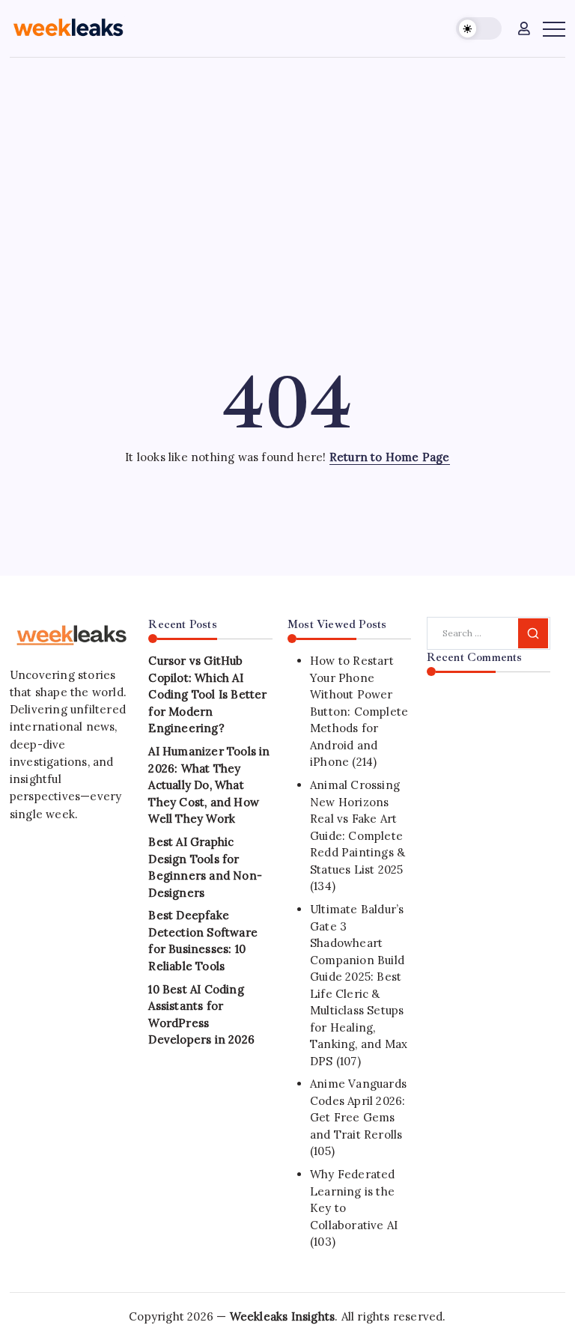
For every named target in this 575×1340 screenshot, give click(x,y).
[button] (479, 28)
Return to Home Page (389, 457)
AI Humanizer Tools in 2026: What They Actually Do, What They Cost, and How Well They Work (209, 785)
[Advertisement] (287, 170)
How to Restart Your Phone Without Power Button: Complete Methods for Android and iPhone (359, 711)
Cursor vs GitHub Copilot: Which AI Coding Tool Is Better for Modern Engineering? (207, 694)
